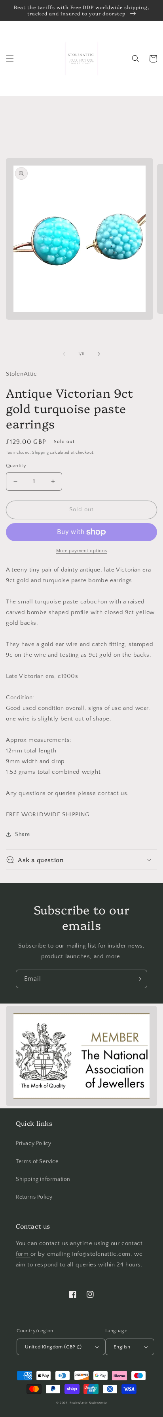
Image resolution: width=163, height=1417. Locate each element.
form (23, 1254)
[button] (10, 58)
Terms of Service (37, 1161)
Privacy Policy (33, 1143)
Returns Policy (34, 1197)
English (122, 1347)
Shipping (40, 453)
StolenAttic (79, 1403)
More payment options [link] (81, 550)
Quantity (16, 465)
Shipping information (43, 1179)
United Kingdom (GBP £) (53, 1347)
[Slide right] (99, 354)
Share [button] (22, 834)
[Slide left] (64, 354)
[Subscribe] (138, 979)
